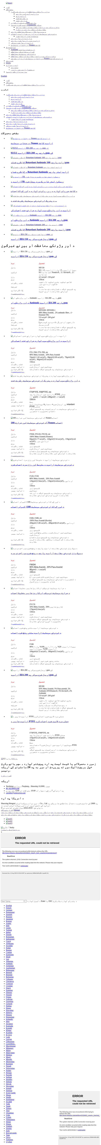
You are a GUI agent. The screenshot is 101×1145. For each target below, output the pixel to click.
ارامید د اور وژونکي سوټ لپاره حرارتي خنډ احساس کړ (41, 210)
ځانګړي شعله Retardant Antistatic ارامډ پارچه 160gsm (40, 162)
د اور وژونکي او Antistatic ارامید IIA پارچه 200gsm (39, 220)
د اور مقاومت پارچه (83, 812)
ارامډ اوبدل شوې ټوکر (22, 43)
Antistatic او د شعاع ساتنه (23, 50)
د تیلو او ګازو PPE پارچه (23, 23)
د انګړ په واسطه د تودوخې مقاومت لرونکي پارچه (25, 812)
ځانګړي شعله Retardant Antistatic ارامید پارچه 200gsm (41, 229)
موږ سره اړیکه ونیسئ (16, 72)
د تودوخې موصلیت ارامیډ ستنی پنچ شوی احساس (36, 633)
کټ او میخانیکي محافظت (22, 52)
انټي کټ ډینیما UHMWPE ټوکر (26, 25)
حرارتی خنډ (21, 21)
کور (8, 7)
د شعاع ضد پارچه (9, 815)
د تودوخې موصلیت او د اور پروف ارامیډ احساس (34, 34)
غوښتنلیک (11, 47)
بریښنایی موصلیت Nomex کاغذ (25, 45)
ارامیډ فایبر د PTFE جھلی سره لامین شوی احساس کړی (40, 721)
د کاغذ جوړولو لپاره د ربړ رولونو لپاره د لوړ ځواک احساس (44, 191)
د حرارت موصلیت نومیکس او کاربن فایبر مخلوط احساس (40, 593)
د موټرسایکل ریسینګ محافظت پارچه (28, 32)
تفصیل (14, 294)
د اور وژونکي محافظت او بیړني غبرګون (30, 12)
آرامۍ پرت (21, 16)
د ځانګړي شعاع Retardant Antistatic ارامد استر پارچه (40, 172)
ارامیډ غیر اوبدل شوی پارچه (25, 41)
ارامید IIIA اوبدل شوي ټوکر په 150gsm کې (34, 239)
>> (12, 759)
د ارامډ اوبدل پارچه (21, 38)
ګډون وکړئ (6, 776)
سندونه (14, 67)
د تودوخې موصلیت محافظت (23, 54)
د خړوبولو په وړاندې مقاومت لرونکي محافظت (33, 56)
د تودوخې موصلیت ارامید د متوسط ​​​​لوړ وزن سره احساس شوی (42, 464)
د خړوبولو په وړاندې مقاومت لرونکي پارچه (37, 27)
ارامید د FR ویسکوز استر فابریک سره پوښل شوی (37, 181)
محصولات (9, 9)
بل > (16, 759)
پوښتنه (20, 294)
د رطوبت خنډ (22, 18)
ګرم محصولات (7, 810)
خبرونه (9, 61)
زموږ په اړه (12, 65)
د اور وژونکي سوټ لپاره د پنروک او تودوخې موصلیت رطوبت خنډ (45, 380)
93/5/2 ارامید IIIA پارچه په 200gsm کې (32, 153)
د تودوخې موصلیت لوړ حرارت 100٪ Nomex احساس (37, 422)
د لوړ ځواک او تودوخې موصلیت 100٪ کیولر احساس (37, 506)
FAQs (8, 63)
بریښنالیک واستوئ (10, 830)
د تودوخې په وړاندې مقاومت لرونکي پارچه (39, 815)
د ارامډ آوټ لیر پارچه (27, 14)
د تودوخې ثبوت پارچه (61, 812)
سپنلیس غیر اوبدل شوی (27, 36)
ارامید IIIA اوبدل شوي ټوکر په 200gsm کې (34, 674)
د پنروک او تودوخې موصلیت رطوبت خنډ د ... (34, 200)
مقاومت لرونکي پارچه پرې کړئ (31, 29)
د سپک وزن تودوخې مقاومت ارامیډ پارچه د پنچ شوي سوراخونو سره (47, 553)
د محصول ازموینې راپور (22, 70)
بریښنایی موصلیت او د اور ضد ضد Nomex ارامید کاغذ (37, 58)
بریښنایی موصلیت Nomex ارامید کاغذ (32, 143)
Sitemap (17, 810)
